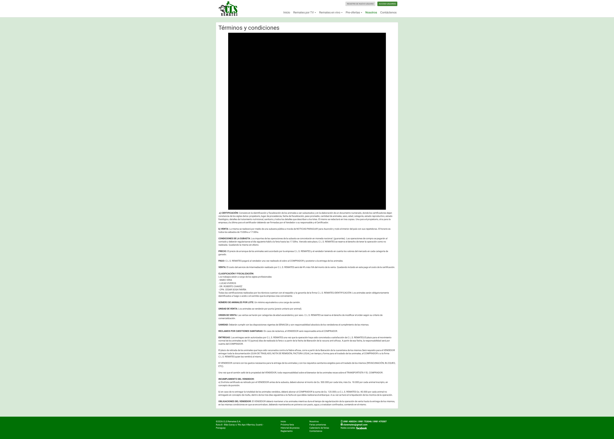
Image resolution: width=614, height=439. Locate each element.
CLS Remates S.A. (228, 8)
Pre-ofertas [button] (353, 12)
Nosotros (371, 12)
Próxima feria (287, 424)
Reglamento (287, 431)
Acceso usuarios (387, 4)
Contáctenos (388, 12)
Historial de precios (290, 428)
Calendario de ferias (319, 428)
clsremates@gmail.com (355, 424)
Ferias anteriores (317, 424)
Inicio (286, 12)
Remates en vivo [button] (330, 12)
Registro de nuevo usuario (360, 4)
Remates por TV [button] (303, 12)
